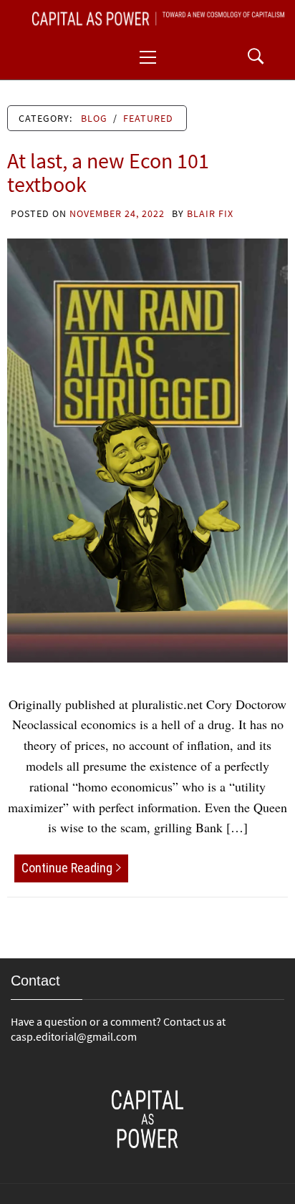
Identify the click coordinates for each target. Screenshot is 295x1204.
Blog (94, 118)
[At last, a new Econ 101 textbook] (147, 448)
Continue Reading (66, 867)
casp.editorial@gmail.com (74, 1036)
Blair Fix (210, 213)
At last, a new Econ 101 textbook (108, 172)
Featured (148, 118)
